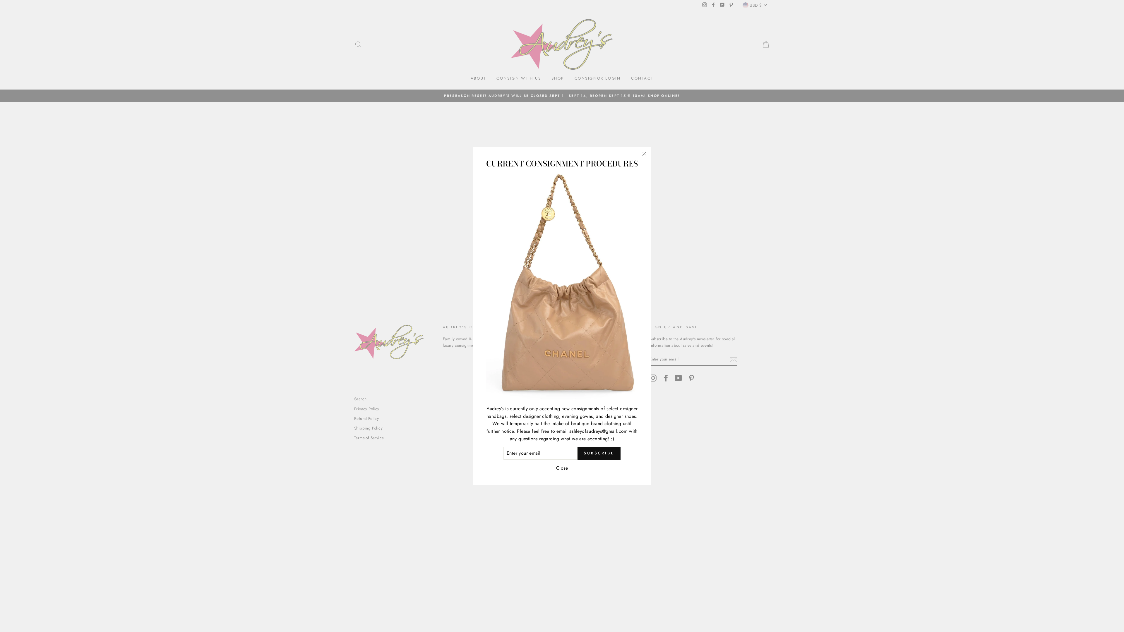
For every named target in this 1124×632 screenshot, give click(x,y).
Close (562, 468)
